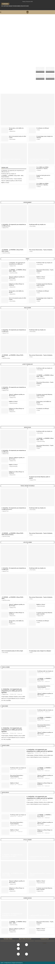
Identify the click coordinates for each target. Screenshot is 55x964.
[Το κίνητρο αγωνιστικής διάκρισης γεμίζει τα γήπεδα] (41, 154)
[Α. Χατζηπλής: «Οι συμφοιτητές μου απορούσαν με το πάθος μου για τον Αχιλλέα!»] (14, 214)
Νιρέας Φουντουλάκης (6, 252)
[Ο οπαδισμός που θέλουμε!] (32, 130)
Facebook (44, 943)
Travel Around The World (27, 485)
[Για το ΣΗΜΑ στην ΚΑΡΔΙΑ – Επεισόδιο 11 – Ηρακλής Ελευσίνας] (32, 186)
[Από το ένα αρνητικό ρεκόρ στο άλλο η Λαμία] (4, 138)
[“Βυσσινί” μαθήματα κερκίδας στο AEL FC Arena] (4, 279)
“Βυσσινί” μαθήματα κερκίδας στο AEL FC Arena (11, 180)
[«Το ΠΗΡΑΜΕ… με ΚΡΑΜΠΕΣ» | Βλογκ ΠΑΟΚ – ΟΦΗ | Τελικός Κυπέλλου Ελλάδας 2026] (14, 239)
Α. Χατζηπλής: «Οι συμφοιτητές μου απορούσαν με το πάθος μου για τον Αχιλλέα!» (11, 690)
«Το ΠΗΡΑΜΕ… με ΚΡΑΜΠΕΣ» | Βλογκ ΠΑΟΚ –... (44, 718)
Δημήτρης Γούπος (33, 162)
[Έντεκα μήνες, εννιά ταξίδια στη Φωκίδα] (4, 130)
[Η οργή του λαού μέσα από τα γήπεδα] (32, 177)
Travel (7, 427)
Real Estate (39, 427)
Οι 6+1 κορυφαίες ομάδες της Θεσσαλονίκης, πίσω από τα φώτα (15, 6)
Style (52, 542)
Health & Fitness (19, 427)
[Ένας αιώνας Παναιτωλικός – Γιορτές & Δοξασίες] (41, 239)
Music (48, 427)
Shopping (44, 427)
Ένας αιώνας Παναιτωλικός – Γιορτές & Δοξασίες (11, 178)
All (51, 202)
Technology (12, 427)
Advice (43, 542)
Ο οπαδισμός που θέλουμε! (42, 128)
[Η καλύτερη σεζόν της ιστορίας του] (41, 214)
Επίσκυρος (39, 170)
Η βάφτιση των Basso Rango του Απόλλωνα (44, 783)
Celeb (4, 427)
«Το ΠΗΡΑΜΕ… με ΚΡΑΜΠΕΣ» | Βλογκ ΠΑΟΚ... (44, 679)
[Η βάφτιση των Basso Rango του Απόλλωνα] (14, 154)
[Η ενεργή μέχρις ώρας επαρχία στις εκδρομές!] (32, 138)
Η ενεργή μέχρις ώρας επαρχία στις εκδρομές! (40, 650)
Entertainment (28, 202)
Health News (27, 307)
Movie (52, 427)
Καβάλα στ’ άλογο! (5, 182)
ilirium (24, 962)
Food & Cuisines (27, 427)
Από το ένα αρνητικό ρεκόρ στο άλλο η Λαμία (12, 650)
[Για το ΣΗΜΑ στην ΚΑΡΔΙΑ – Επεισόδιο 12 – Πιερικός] (32, 169)
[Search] (54, 12)
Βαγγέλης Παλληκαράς (41, 278)
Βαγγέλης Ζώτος (12, 131)
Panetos (49, 75)
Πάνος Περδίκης (12, 139)
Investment (33, 427)
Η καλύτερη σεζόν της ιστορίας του (8, 173)
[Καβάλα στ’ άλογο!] (32, 279)
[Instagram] (26, 944)
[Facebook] (24, 8)
